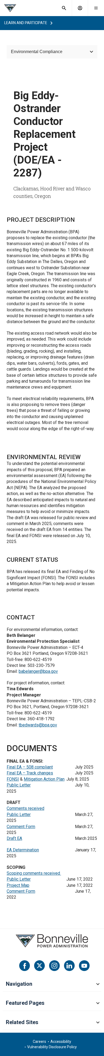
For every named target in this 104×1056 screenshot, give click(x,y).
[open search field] (64, 8)
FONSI (13, 779)
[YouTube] (84, 965)
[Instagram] (54, 965)
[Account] (80, 8)
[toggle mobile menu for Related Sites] (97, 1022)
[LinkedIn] (69, 965)
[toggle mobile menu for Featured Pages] (97, 1003)
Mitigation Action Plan (44, 779)
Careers (39, 1041)
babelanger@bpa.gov (38, 671)
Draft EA (14, 838)
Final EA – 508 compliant (30, 767)
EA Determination (23, 849)
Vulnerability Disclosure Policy (52, 1047)
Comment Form (21, 826)
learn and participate (25, 23)
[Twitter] (39, 965)
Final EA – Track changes (30, 773)
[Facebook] (24, 965)
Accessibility (60, 1041)
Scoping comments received (34, 873)
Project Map (18, 885)
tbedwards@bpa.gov (38, 725)
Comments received (25, 808)
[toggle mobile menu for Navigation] (97, 984)
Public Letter (19, 785)
